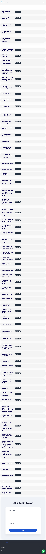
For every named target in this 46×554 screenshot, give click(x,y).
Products (3, 547)
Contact (2, 552)
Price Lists (3, 550)
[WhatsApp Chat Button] (43, 551)
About (2, 546)
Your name (12, 510)
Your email (12, 517)
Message (11, 523)
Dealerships (3, 549)
